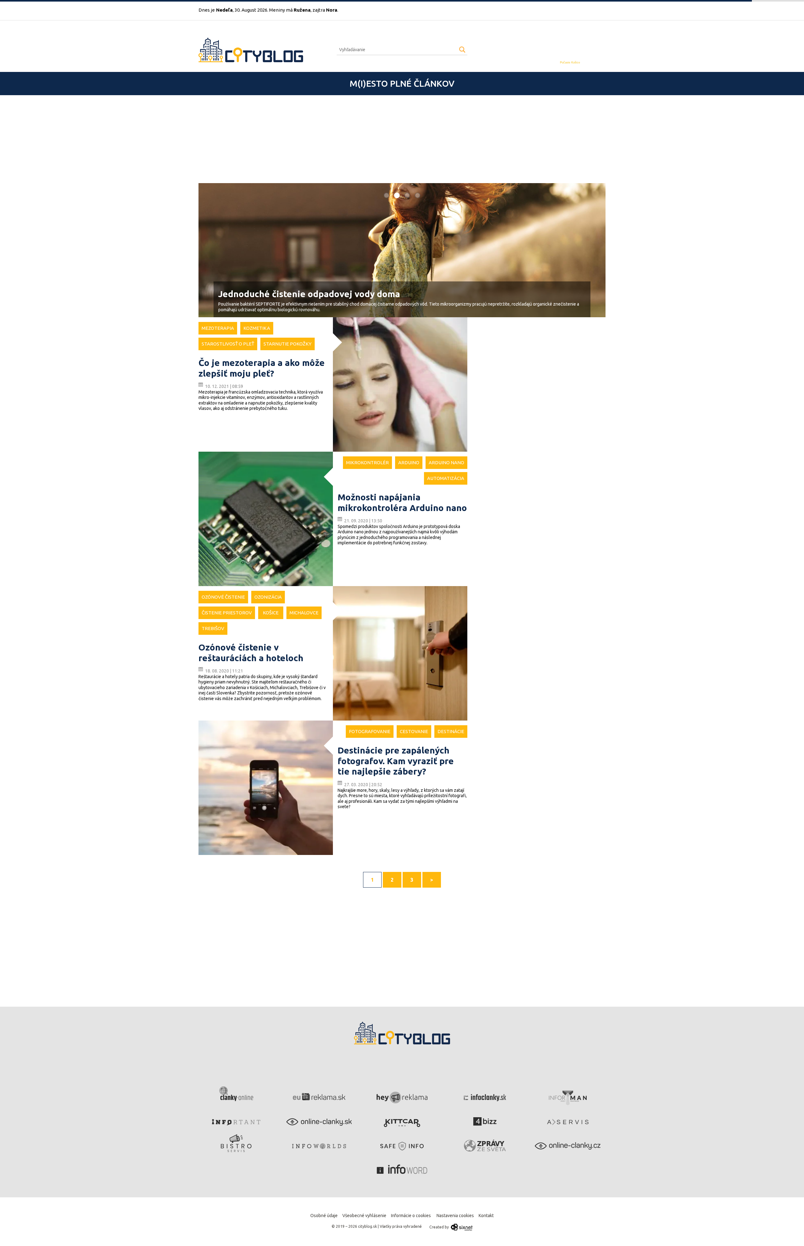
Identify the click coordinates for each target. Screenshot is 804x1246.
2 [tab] (397, 195)
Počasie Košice (570, 62)
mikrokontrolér (367, 462)
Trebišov (213, 628)
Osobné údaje (324, 1215)
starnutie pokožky (287, 343)
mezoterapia (218, 328)
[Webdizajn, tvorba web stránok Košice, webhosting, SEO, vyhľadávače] (461, 1227)
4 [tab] (418, 195)
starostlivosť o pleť (228, 343)
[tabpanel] (402, 250)
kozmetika (256, 328)
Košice (271, 612)
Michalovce (304, 612)
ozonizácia (268, 597)
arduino (408, 462)
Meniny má (290, 10)
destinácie (450, 731)
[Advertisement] (386, 139)
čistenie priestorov (227, 612)
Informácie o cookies (411, 1215)
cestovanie (414, 731)
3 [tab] (407, 195)
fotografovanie (369, 731)
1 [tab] (386, 195)
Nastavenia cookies (455, 1215)
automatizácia (445, 478)
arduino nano (446, 462)
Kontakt (486, 1215)
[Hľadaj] (462, 50)
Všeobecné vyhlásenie (364, 1215)
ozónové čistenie (223, 597)
